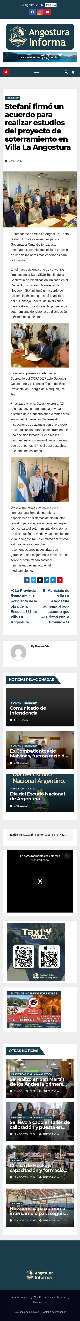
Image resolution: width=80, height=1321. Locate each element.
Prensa (32, 789)
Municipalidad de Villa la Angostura (31, 1074)
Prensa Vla (42, 646)
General (16, 703)
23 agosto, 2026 (25, 1091)
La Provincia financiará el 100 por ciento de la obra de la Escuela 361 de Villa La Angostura (24, 606)
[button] (66, 72)
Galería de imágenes (54, 1311)
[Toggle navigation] (36, 72)
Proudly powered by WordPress (28, 1297)
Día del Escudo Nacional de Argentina (37, 796)
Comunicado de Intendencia (28, 710)
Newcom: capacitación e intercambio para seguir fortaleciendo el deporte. (38, 1213)
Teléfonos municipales (26, 1311)
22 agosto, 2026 (25, 1134)
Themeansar (40, 1302)
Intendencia (12, 98)
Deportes (16, 1160)
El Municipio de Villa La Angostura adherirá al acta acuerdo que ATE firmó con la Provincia (55, 606)
